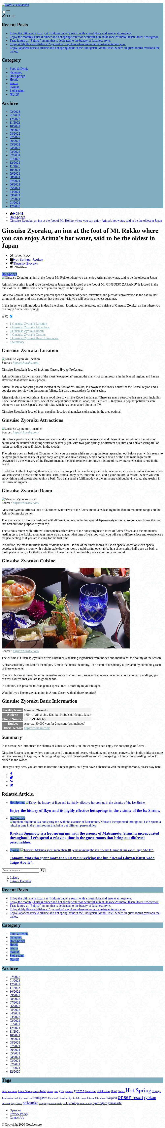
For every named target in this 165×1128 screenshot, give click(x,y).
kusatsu (64, 1098)
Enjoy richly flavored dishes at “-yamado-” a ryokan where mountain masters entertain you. (68, 44)
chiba (42, 1091)
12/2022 (15, 119)
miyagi (103, 1098)
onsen (125, 1097)
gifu (61, 1091)
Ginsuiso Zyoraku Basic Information (34, 338)
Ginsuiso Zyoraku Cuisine (27, 334)
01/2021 (15, 202)
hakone (90, 1091)
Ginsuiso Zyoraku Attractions (30, 327)
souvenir (52, 1103)
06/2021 (15, 184)
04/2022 (15, 148)
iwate (25, 1098)
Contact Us (17, 1117)
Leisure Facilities (20, 881)
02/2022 (15, 155)
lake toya (81, 1098)
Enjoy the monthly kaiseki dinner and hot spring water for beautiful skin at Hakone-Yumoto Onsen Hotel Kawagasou (84, 37)
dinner (50, 1091)
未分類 (14, 94)
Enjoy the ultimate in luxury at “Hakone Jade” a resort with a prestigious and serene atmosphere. (71, 33)
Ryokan (15, 87)
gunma (79, 1091)
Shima (19, 1103)
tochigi (67, 1103)
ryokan (150, 1097)
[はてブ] (11, 785)
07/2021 (15, 180)
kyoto (72, 1098)
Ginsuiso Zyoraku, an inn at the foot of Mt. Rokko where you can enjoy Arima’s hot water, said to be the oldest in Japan (86, 220)
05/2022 (15, 144)
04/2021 (15, 191)
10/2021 (15, 170)
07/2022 (15, 137)
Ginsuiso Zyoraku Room (27, 331)
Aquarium (12, 1091)
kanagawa (40, 1098)
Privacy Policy (19, 1114)
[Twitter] (11, 777)
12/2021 (15, 162)
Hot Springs (17, 76)
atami (35, 1091)
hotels (121, 1091)
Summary (17, 342)
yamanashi (115, 1103)
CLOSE (10, 16)
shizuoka (30, 1102)
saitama (6, 1103)
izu (30, 1098)
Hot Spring (138, 1090)
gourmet (69, 1091)
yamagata (100, 1103)
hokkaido (103, 1091)
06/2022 (15, 140)
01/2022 (15, 159)
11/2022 (15, 122)
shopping (43, 1103)
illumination (7, 1098)
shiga (13, 1103)
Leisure (14, 877)
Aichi (4, 1091)
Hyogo (156, 1091)
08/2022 (15, 133)
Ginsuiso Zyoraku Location (28, 323)
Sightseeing (17, 90)
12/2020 (15, 206)
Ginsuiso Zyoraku (25, 263)
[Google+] (11, 781)
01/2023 (15, 115)
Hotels (14, 79)
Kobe (50, 1098)
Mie (97, 1098)
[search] (42, 870)
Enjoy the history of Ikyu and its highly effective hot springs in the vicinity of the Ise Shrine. (85, 810)
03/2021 (15, 195)
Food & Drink (19, 68)
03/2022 (15, 151)
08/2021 (15, 177)
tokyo (75, 1103)
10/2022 (15, 126)
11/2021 (15, 166)
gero (56, 1091)
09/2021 (15, 173)
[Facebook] (11, 773)
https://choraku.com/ (26, 362)
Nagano (112, 1098)
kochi (56, 1098)
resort (137, 1097)
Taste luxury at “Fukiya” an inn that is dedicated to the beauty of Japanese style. (60, 40)
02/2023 (15, 111)
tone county (86, 1103)
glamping (16, 72)
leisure (14, 83)
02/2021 (15, 199)
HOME (18, 213)
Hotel (114, 1091)
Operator (15, 1110)
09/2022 (15, 130)
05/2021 (15, 188)
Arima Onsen (25, 1091)
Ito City (18, 1098)
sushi (59, 1103)
